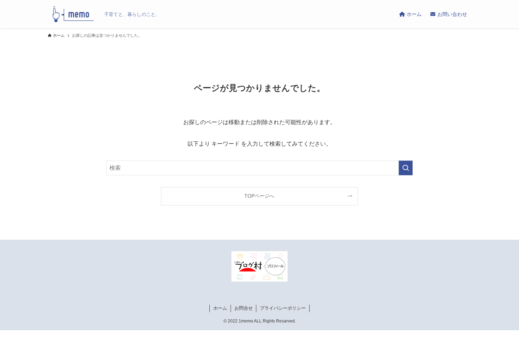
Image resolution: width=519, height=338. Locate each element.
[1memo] (73, 14)
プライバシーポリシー (283, 308)
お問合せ (243, 308)
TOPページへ (259, 196)
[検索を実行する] (406, 168)
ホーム (220, 308)
